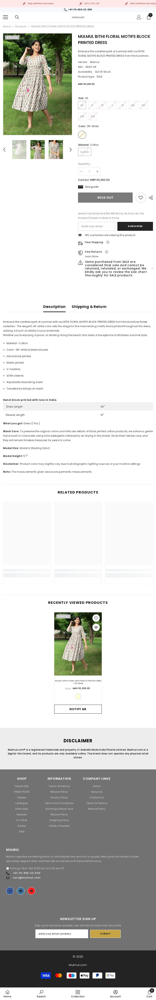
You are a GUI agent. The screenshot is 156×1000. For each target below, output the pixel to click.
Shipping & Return (89, 306)
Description (54, 306)
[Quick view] (96, 627)
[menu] (5, 17)
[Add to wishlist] (96, 618)
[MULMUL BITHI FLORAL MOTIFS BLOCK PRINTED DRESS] (78, 644)
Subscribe (135, 226)
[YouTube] (31, 891)
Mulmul (94, 62)
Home (7, 26)
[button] (4, 150)
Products (21, 26)
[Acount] (139, 17)
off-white (78, 697)
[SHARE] (149, 198)
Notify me (78, 709)
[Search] (17, 17)
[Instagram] (21, 891)
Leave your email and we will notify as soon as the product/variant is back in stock (111, 216)
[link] (141, 198)
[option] (37, 84)
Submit (105, 933)
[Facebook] (10, 891)
